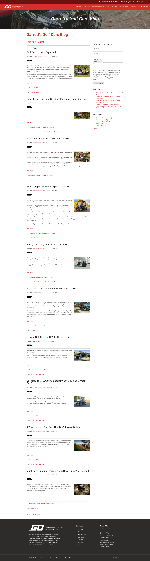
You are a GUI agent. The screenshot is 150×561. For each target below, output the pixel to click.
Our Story (80, 539)
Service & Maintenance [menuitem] (98, 7)
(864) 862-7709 (104, 537)
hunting (36, 508)
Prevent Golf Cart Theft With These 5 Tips (48, 337)
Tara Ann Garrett (37, 56)
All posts (35, 514)
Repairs (33, 180)
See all (95, 128)
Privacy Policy (73, 557)
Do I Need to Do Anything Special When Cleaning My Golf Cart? (56, 382)
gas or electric (54, 152)
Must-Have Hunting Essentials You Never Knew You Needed (58, 471)
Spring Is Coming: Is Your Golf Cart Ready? (49, 244)
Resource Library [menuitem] (124, 7)
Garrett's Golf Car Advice (37, 238)
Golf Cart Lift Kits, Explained (41, 52)
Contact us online (106, 529)
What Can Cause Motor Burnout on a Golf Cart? (51, 288)
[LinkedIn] (119, 558)
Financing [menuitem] (133, 7)
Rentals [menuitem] (108, 7)
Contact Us (144, 1)
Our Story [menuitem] (114, 7)
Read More (30, 83)
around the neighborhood (63, 67)
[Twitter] (116, 558)
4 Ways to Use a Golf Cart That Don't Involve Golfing (54, 427)
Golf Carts (80, 529)
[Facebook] (113, 558)
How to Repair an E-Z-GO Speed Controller (48, 186)
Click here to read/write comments (43, 88)
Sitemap (67, 557)
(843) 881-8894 (104, 546)
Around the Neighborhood (48, 132)
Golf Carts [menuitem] (78, 7)
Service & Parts (82, 534)
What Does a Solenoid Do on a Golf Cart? (48, 138)
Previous (29, 514)
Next (40, 514)
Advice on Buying (35, 132)
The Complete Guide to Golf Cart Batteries (107, 104)
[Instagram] (121, 558)
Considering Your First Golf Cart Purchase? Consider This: (56, 99)
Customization (35, 92)
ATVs (32, 508)
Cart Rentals (81, 537)
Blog (140, 1)
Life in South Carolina (50, 282)
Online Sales (81, 532)
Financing (80, 545)
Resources (81, 542)
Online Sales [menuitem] (86, 7)
